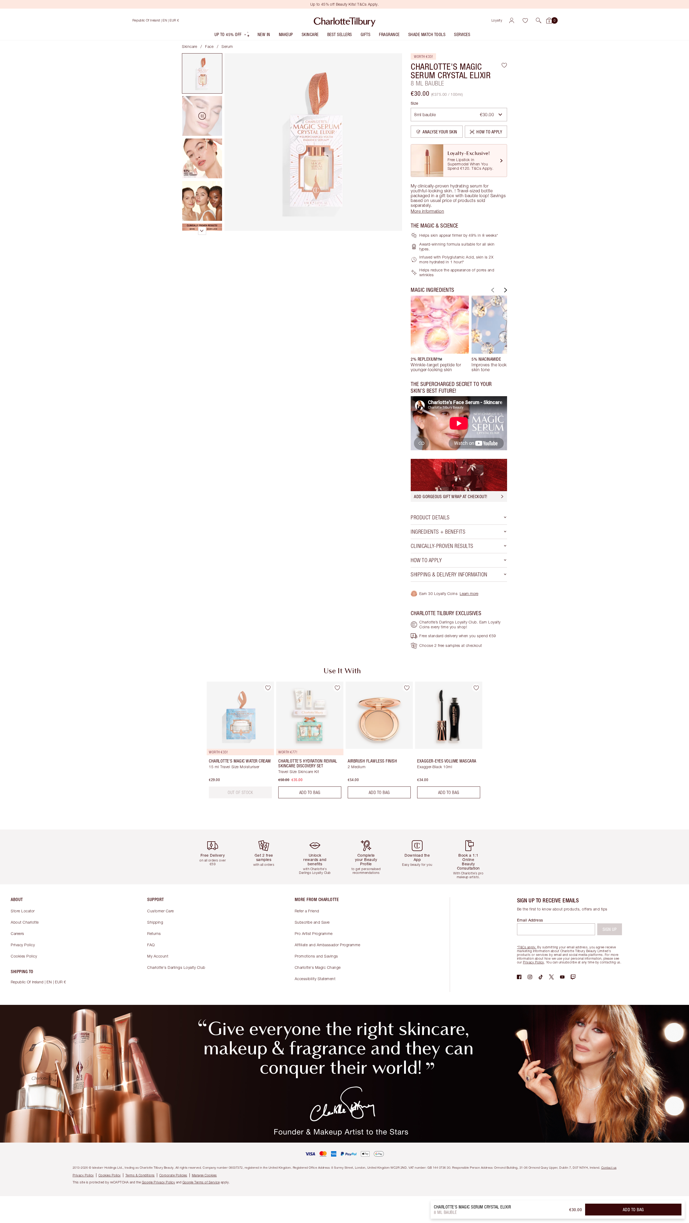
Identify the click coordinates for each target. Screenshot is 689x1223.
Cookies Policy (24, 956)
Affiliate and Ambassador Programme (327, 944)
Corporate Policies (173, 1175)
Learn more (469, 593)
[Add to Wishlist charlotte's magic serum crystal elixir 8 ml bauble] (504, 65)
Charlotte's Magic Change (318, 967)
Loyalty (496, 20)
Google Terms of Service (201, 1182)
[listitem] (232, 35)
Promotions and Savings (316, 956)
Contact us (609, 1167)
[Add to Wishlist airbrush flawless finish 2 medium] (407, 688)
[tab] (202, 73)
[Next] (505, 290)
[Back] (492, 290)
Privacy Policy (23, 944)
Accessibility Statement (315, 978)
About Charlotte (25, 922)
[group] (440, 334)
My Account (157, 956)
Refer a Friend (307, 911)
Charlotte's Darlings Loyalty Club (176, 967)
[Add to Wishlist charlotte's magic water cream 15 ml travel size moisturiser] (268, 688)
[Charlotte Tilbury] (345, 20)
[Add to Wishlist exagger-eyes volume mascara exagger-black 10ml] (476, 688)
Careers (17, 933)
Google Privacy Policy (158, 1182)
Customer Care (160, 911)
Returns (154, 933)
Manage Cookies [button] (204, 1175)
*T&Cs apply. (526, 947)
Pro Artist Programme (314, 933)
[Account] (511, 20)
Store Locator (23, 911)
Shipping (155, 922)
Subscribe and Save (312, 922)
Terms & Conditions (140, 1175)
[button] (538, 20)
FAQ (151, 944)
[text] (240, 792)
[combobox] (459, 114)
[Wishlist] (525, 20)
